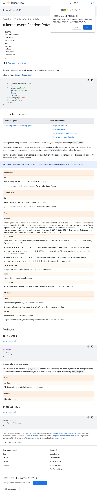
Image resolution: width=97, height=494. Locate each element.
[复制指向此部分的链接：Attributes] (13, 293)
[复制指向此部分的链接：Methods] (17, 329)
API (15, 19)
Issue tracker (55, 454)
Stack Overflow (55, 462)
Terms (5, 478)
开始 (87, 27)
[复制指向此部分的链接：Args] (10, 213)
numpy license (60, 438)
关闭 (76, 27)
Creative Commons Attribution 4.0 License (67, 433)
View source (8, 341)
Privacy (12, 478)
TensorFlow (7, 19)
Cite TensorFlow (56, 469)
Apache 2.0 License (31, 436)
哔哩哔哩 (6, 465)
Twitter (5, 462)
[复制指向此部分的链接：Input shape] (15, 172)
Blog (4, 454)
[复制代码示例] (92, 80)
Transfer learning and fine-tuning (65, 133)
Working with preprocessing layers (19, 126)
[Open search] (69, 2)
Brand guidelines (56, 465)
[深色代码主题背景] (88, 80)
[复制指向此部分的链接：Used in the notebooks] (29, 114)
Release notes (55, 458)
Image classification (60, 126)
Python (37, 19)
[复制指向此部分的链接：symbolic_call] (22, 407)
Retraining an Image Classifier (64, 137)
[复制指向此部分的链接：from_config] (19, 336)
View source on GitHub (17, 63)
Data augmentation (60, 129)
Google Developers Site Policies (63, 436)
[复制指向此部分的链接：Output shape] (16, 192)
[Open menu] (3, 3)
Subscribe (40, 483)
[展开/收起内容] (12, 31)
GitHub (5, 458)
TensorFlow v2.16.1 (13, 10)
